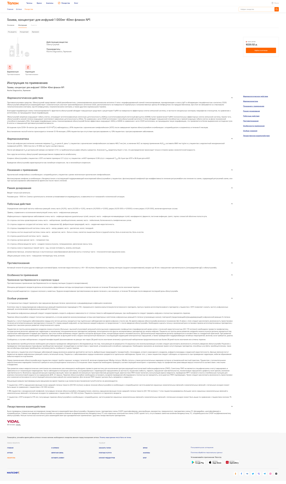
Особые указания (250, 131)
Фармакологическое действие (255, 96)
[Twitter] (253, 473)
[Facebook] (241, 473)
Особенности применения (254, 126)
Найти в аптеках (261, 50)
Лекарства (11, 458)
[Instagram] (270, 473)
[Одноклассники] (235, 473)
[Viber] (258, 473)
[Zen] (276, 473)
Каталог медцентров (107, 458)
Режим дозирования (251, 111)
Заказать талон (105, 448)
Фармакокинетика (250, 101)
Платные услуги (105, 453)
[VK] (247, 473)
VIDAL (18, 424)
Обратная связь (57, 453)
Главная (10, 448)
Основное (10, 25)
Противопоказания (251, 121)
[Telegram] (264, 473)
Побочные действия (251, 116)
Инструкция (22, 25)
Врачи (145, 448)
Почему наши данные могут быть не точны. (115, 437)
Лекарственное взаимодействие (256, 136)
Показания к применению (253, 106)
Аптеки (10, 453)
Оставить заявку (57, 458)
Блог (145, 458)
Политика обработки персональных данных (206, 452)
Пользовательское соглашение (202, 447)
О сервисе (55, 448)
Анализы (146, 453)
